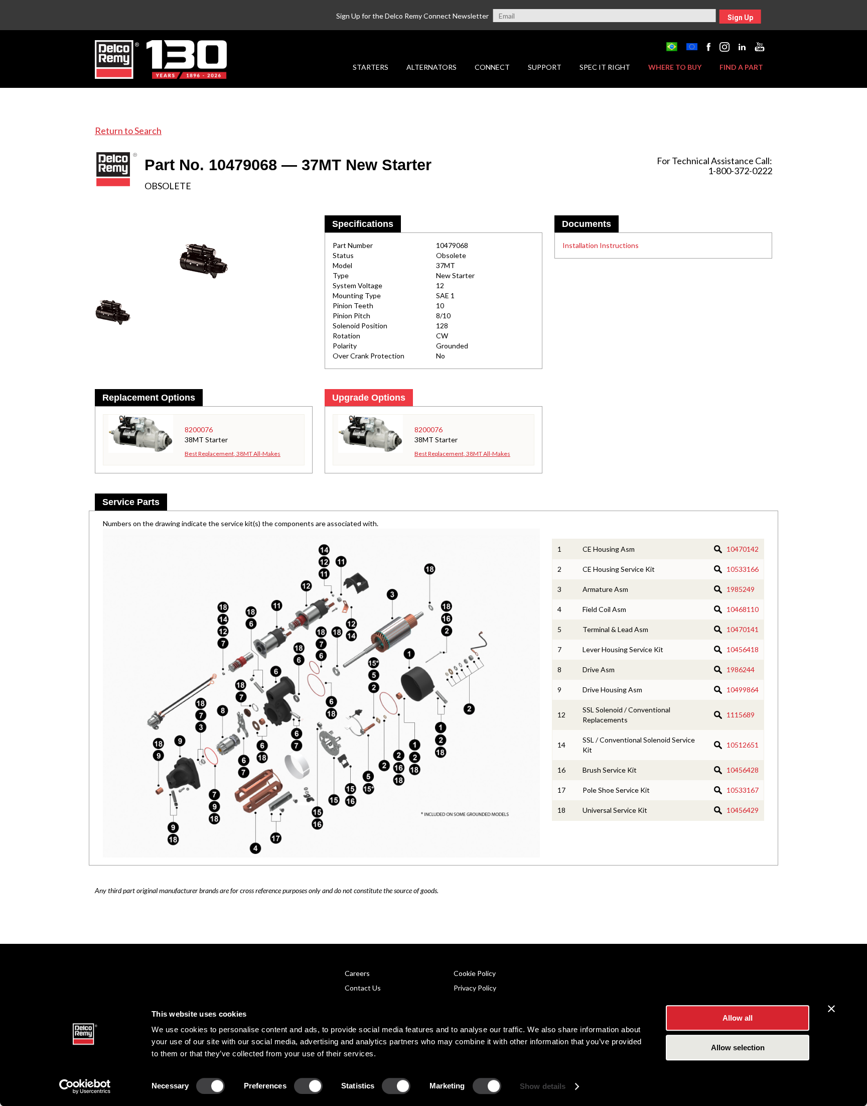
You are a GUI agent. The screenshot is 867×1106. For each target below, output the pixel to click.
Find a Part (741, 67)
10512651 (743, 745)
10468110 (743, 609)
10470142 (743, 549)
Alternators (431, 67)
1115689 (741, 714)
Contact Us (363, 988)
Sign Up (740, 18)
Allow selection (738, 1047)
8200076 (199, 429)
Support (544, 67)
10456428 (743, 770)
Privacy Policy (475, 988)
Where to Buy (674, 67)
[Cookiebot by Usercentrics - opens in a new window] (85, 1086)
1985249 (741, 589)
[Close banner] (831, 1008)
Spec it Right (605, 67)
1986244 (741, 669)
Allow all (738, 1018)
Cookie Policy (475, 973)
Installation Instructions (600, 245)
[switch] (308, 1086)
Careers (357, 973)
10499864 (743, 689)
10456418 (743, 649)
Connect (492, 67)
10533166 (743, 569)
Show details (542, 1086)
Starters (370, 67)
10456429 (743, 810)
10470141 (743, 629)
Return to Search (128, 131)
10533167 (743, 790)
